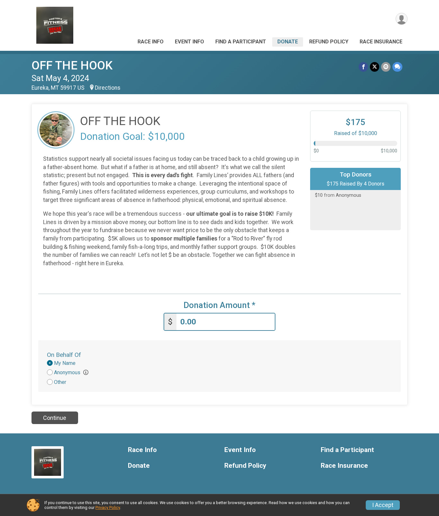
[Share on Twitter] (374, 66)
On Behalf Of (64, 354)
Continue (54, 417)
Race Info (151, 42)
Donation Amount (219, 305)
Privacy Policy (107, 507)
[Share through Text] (397, 66)
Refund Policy (328, 42)
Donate (287, 42)
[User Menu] (402, 19)
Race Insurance (381, 42)
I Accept (382, 505)
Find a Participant (240, 42)
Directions (108, 88)
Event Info (189, 42)
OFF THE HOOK (71, 65)
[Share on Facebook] (363, 66)
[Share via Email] (385, 66)
